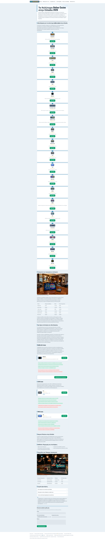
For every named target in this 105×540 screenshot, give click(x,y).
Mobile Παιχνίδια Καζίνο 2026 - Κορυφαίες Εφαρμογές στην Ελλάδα (63, 535)
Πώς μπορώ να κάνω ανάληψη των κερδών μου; (45, 492)
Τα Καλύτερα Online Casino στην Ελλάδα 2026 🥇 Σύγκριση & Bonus (53, 533)
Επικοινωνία (41, 1)
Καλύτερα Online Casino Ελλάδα (46, 1)
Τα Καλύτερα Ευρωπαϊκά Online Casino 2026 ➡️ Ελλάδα (37, 535)
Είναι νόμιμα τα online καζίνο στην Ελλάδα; (45, 489)
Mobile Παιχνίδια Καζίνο (59, 1)
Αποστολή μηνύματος (41, 526)
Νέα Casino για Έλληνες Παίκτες (66, 1)
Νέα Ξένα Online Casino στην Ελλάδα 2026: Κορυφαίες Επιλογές (38, 538)
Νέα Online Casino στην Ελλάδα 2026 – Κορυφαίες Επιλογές (48, 536)
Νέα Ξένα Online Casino (72, 1)
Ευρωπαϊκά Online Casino (53, 1)
